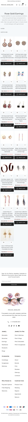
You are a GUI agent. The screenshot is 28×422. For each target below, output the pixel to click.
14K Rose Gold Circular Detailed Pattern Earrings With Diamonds (7, 56)
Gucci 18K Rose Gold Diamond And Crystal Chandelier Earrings (7, 247)
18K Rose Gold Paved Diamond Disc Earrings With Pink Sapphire (7, 117)
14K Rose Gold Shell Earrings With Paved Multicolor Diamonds (7, 87)
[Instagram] (9, 326)
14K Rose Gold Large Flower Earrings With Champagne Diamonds (21, 56)
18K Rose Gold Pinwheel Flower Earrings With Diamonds (7, 150)
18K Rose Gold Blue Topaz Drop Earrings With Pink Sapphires (20, 87)
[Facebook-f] (14, 326)
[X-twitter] (16, 326)
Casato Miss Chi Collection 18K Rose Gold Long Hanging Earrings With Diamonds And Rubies (7, 215)
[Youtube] (19, 326)
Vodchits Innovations (15, 414)
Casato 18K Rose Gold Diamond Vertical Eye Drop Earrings (21, 181)
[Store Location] (16, 5)
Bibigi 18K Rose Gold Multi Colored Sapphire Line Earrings (21, 150)
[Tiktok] (11, 326)
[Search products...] (19, 5)
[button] (17, 5)
